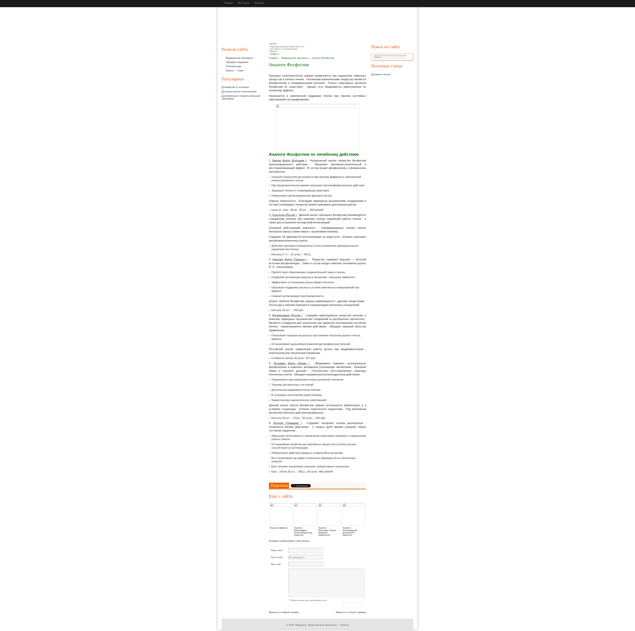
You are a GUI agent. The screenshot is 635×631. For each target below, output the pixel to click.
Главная (228, 2)
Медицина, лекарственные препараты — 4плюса (322, 625)
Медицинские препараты (254, 30)
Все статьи (244, 2)
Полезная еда (312, 30)
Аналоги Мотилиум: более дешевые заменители (327, 531)
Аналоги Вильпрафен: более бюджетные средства (303, 531)
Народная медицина (237, 62)
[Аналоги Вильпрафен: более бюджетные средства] (305, 505)
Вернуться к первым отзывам (283, 612)
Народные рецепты (287, 30)
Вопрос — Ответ (235, 70)
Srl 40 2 (273, 44)
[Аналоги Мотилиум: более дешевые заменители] (329, 505)
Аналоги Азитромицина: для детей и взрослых (350, 531)
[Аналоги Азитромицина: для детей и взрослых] (354, 505)
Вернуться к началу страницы (351, 612)
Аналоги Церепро (278, 528)
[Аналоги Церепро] (281, 505)
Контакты (259, 2)
